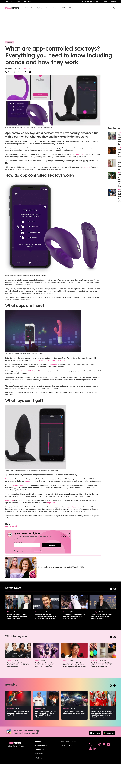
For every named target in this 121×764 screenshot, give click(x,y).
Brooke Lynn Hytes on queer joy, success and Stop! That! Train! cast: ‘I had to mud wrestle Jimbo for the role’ (102, 714)
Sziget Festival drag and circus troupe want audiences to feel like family (18, 713)
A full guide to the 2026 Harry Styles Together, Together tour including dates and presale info (74, 665)
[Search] (114, 8)
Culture (39, 8)
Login (105, 2)
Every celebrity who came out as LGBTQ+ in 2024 (61, 567)
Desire (41, 371)
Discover (72, 8)
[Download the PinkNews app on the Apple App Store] (95, 733)
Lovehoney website (18, 485)
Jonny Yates (27, 68)
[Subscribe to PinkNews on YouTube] (104, 744)
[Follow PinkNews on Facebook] (94, 744)
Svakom (24, 371)
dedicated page (73, 507)
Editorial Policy (41, 745)
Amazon (28, 481)
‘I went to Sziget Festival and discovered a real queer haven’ (74, 712)
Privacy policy (66, 745)
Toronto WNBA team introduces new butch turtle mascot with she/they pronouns (74, 616)
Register (113, 2)
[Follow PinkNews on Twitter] (90, 744)
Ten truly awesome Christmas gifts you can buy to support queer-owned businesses (101, 665)
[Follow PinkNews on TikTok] (99, 744)
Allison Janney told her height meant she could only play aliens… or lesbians (101, 616)
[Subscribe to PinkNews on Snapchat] (90, 749)
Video (64, 8)
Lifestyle (47, 8)
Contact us (39, 750)
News (32, 8)
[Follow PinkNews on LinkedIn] (97, 2)
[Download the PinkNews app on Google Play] (109, 733)
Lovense (40, 360)
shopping (15, 526)
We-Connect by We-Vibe (57, 360)
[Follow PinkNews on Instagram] (108, 744)
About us (38, 741)
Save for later (22, 72)
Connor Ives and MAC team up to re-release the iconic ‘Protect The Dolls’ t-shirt (18, 665)
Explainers (9, 42)
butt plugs (80, 154)
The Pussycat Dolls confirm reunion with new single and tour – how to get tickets (45, 665)
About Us (8, 2)
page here (51, 503)
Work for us (39, 758)
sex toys (87, 167)
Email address (21, 542)
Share (10, 72)
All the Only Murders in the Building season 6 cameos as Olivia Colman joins (17, 616)
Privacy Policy (38, 551)
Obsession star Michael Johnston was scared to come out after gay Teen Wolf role (45, 616)
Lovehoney (53, 364)
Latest (26, 8)
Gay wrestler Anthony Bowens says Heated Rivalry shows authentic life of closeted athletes (45, 714)
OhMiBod (31, 371)
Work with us (28, 2)
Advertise (18, 2)
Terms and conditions (68, 741)
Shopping (56, 8)
